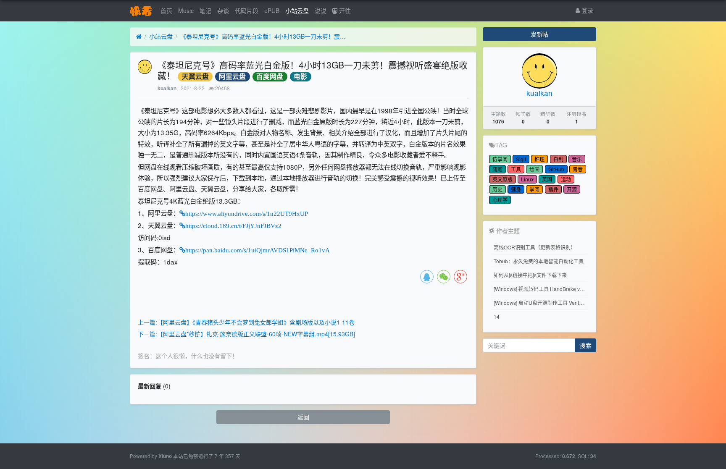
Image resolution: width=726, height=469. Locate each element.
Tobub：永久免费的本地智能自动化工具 (539, 261)
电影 (300, 76)
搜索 (586, 345)
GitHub (556, 169)
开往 (344, 10)
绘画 (534, 169)
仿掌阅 (500, 158)
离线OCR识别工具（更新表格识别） (535, 247)
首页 (166, 10)
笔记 (205, 10)
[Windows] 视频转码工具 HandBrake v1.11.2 (541, 288)
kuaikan (167, 88)
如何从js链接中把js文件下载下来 (530, 274)
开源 (572, 189)
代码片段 (246, 10)
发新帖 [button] (539, 34)
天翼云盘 (195, 76)
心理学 (500, 199)
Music (186, 10)
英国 (547, 179)
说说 (320, 10)
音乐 (577, 158)
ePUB (271, 10)
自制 (558, 158)
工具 (516, 169)
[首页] (139, 36)
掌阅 (534, 189)
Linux (527, 179)
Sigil (521, 158)
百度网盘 (269, 76)
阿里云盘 (232, 76)
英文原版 (502, 179)
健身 (516, 189)
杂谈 (223, 10)
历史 (497, 189)
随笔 (497, 169)
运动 (566, 179)
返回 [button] (303, 417)
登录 (586, 10)
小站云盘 (297, 10)
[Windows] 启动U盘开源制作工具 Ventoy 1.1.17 (541, 302)
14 (497, 316)
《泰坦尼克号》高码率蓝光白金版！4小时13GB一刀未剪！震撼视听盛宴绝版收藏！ (264, 36)
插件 (553, 189)
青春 (578, 169)
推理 (539, 158)
